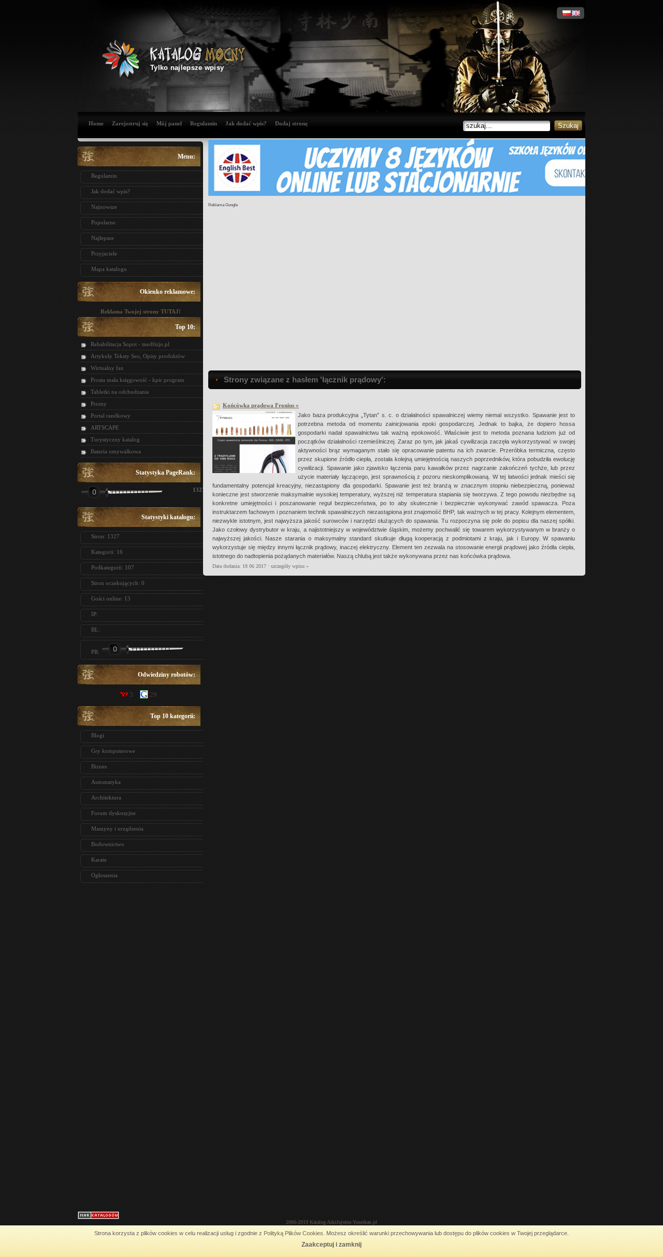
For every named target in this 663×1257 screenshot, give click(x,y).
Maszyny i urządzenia (117, 828)
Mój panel (169, 123)
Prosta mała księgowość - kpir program (137, 380)
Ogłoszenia (104, 875)
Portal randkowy (111, 415)
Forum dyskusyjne (113, 813)
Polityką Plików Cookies (293, 1233)
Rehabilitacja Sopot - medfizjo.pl (130, 344)
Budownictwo (107, 844)
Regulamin (203, 123)
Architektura (106, 797)
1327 (195, 490)
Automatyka (106, 782)
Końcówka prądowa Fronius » (261, 405)
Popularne (103, 222)
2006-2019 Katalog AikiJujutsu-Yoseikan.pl (331, 1222)
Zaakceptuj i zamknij (331, 1244)
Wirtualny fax (107, 368)
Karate (99, 859)
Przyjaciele (104, 253)
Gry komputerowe (113, 751)
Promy (99, 404)
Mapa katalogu (109, 269)
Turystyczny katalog (115, 439)
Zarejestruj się (130, 123)
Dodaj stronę (291, 123)
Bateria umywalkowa (116, 451)
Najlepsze (102, 238)
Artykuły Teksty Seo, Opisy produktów (138, 356)
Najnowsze (104, 207)
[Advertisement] (140, 1043)
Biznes (99, 766)
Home (96, 123)
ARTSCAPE (105, 427)
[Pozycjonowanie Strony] (98, 1217)
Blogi (97, 735)
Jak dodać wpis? (246, 123)
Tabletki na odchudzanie (120, 392)
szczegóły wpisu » (290, 566)
